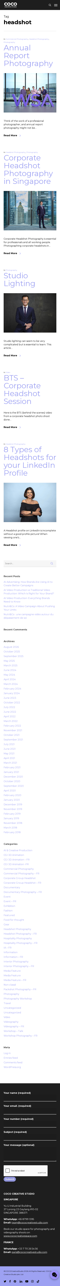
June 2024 (10, 670)
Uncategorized (12, 1008)
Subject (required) (15, 1132)
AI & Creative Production (18, 850)
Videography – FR (14, 1026)
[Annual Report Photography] (30, 117)
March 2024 (11, 684)
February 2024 (12, 688)
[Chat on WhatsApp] (54, 1275)
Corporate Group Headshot (20, 878)
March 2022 (11, 721)
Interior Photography (16, 961)
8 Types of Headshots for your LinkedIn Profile (30, 461)
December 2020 (13, 776)
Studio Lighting (19, 279)
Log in (7, 1053)
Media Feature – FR (15, 980)
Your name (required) (17, 1093)
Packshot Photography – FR (20, 989)
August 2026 (11, 647)
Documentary (12, 887)
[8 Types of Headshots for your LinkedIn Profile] (30, 527)
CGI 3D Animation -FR (16, 864)
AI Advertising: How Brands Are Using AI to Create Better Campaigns (28, 584)
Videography (11, 1021)
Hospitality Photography (18, 938)
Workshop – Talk (13, 1031)
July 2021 (9, 744)
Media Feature (12, 970)
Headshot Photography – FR (20, 933)
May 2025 (9, 661)
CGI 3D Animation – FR (17, 859)
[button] (55, 5)
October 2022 (12, 702)
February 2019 (12, 813)
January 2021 (11, 772)
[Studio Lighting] (30, 337)
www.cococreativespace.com (20, 1236)
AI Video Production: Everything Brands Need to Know (27, 600)
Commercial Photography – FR (21, 873)
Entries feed (11, 1058)
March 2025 (10, 665)
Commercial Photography (17, 39)
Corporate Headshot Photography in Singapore (28, 169)
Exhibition (9, 906)
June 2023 (10, 698)
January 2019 (11, 818)
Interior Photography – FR (19, 966)
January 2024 (12, 693)
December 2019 (13, 804)
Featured (9, 915)
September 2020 (14, 786)
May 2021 (9, 753)
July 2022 (9, 707)
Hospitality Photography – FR (20, 943)
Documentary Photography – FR (23, 892)
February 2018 (12, 832)
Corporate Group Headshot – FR (22, 882)
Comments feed (13, 1062)
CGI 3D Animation (14, 855)
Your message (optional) (19, 1145)
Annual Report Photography (28, 55)
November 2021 (13, 730)
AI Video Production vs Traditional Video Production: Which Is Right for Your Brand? (29, 592)
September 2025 (13, 656)
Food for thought (14, 920)
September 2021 (13, 739)
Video (8, 372)
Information (10, 952)
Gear (6, 924)
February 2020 (12, 795)
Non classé (10, 984)
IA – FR (8, 947)
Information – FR (13, 957)
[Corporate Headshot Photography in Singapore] (30, 235)
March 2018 (10, 827)
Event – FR (10, 901)
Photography (9, 42)
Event (7, 896)
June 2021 (10, 749)
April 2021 (9, 758)
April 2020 (10, 790)
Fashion (8, 910)
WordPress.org (12, 1067)
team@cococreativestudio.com (30, 1222)
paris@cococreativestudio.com (29, 1252)
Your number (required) (18, 1119)
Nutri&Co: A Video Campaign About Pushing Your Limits (29, 608)
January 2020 (12, 800)
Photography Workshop (18, 998)
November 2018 (13, 823)
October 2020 (12, 781)
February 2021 (12, 767)
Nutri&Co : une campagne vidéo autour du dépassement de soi (29, 616)
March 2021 (10, 762)
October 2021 (12, 735)
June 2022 (10, 711)
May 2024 (9, 674)
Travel (7, 1003)
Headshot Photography (39, 39)
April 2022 (10, 716)
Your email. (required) (17, 1106)
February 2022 (12, 725)
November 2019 (13, 809)
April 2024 (10, 679)
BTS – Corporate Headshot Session (22, 389)
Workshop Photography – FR (20, 1035)
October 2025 (12, 651)
